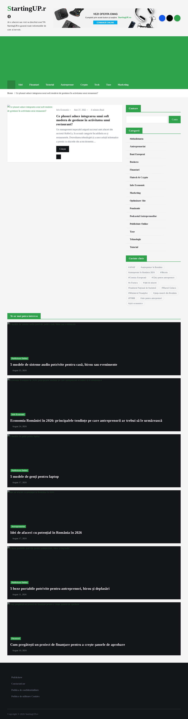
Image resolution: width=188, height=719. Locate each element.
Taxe (108, 84)
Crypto (84, 84)
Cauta (175, 119)
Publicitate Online (139, 224)
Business (134, 162)
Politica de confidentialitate (25, 690)
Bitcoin (165, 272)
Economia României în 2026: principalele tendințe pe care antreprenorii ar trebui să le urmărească (86, 420)
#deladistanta (136, 139)
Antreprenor (67, 84)
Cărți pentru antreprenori (163, 278)
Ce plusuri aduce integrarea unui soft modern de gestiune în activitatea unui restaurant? (57, 93)
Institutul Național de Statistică (143, 288)
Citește (62, 149)
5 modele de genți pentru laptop (34, 476)
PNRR (132, 298)
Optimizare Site (138, 200)
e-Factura (133, 283)
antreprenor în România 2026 (142, 272)
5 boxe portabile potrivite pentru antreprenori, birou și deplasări (60, 588)
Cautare (133, 108)
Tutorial (50, 84)
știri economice (136, 303)
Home (10, 93)
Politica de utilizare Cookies (25, 696)
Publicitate (16, 677)
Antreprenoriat (137, 146)
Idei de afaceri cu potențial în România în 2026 (46, 532)
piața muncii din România (166, 293)
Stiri (20, 84)
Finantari (34, 84)
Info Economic (62, 110)
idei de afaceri (151, 283)
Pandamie (135, 208)
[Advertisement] (94, 58)
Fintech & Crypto (139, 177)
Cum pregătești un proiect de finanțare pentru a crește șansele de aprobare (67, 644)
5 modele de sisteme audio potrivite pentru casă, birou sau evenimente (63, 364)
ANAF (132, 267)
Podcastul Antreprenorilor (143, 216)
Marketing (123, 84)
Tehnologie (135, 239)
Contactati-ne (18, 683)
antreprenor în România (152, 267)
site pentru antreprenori (152, 298)
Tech (96, 84)
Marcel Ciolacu (169, 288)
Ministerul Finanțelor (139, 293)
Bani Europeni (137, 154)
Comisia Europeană (138, 278)
